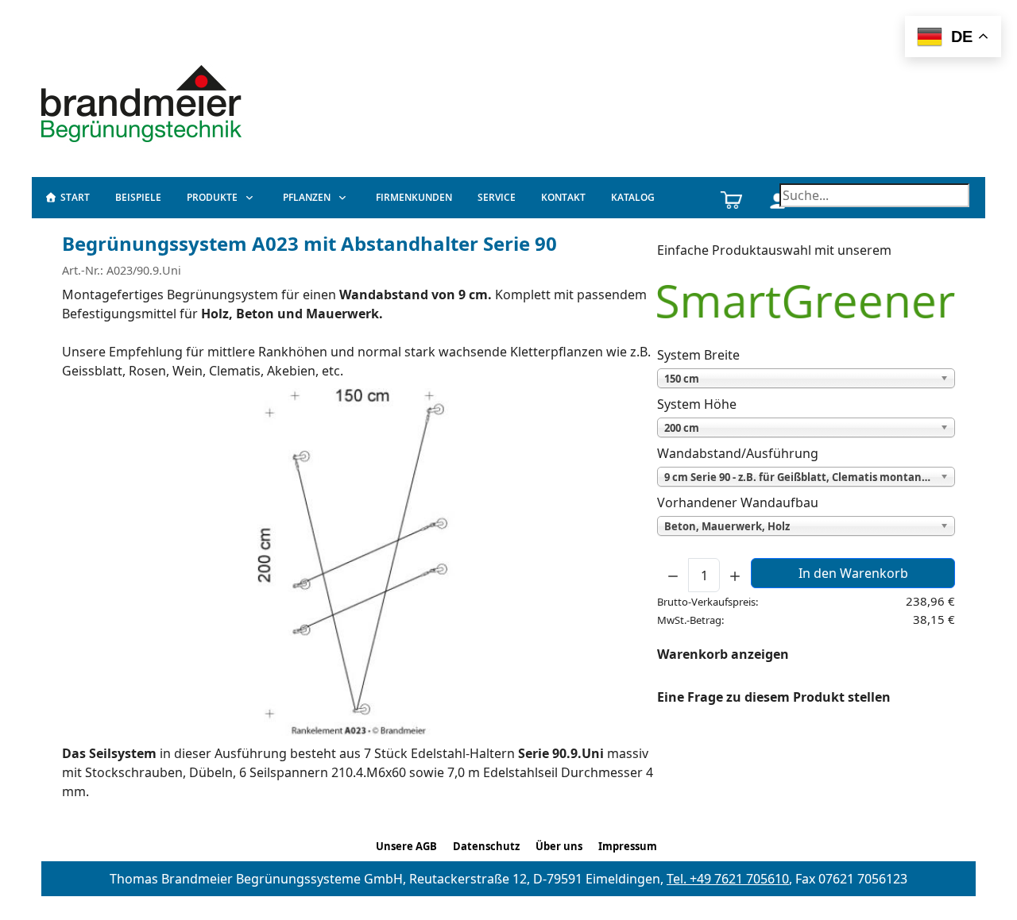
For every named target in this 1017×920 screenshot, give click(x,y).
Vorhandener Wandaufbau (737, 502)
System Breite (698, 355)
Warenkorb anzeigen (723, 654)
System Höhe (697, 404)
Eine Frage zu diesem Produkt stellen (774, 697)
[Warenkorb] (731, 198)
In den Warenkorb (853, 573)
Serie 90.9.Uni (561, 753)
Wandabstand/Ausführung (737, 453)
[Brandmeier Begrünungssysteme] (143, 101)
